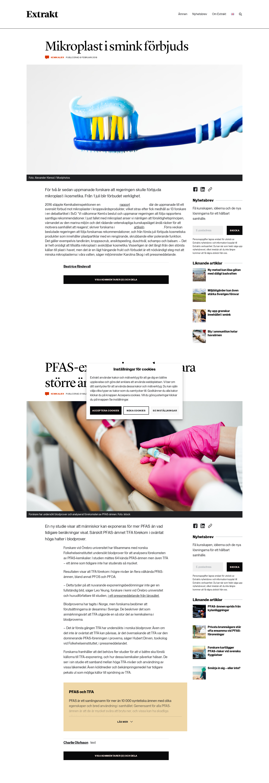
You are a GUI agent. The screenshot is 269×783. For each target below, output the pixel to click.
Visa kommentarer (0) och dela (116, 279)
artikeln (139, 227)
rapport (125, 205)
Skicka (234, 230)
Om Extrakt (219, 14)
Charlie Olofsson (75, 742)
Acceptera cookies (105, 410)
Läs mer (122, 721)
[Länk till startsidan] (42, 15)
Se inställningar (165, 410)
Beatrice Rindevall (77, 266)
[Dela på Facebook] (195, 189)
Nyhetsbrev (199, 14)
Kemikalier (57, 57)
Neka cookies (136, 410)
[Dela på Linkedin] (203, 189)
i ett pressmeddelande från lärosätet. (133, 596)
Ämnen (182, 14)
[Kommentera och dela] (47, 57)
